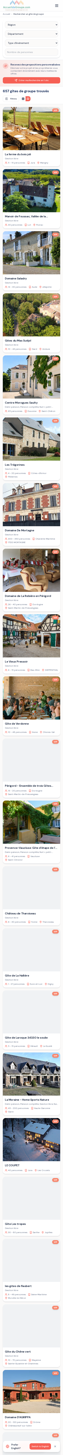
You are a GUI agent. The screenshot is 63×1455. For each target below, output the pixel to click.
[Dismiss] (55, 1446)
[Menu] (56, 5)
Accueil (6, 14)
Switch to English (40, 1446)
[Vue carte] (28, 98)
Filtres (13, 98)
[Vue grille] (23, 98)
